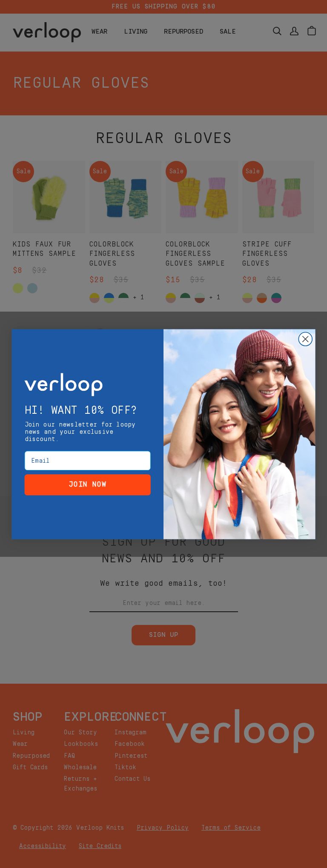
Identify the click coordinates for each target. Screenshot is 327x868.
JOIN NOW (87, 484)
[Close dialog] (305, 339)
